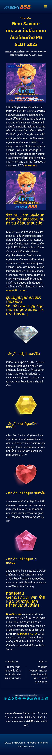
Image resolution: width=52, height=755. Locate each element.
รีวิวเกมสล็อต (26, 18)
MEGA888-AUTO (27, 634)
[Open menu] (45, 6)
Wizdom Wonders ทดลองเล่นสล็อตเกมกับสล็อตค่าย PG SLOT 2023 (38, 672)
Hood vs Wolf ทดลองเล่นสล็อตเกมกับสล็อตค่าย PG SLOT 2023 (13, 670)
